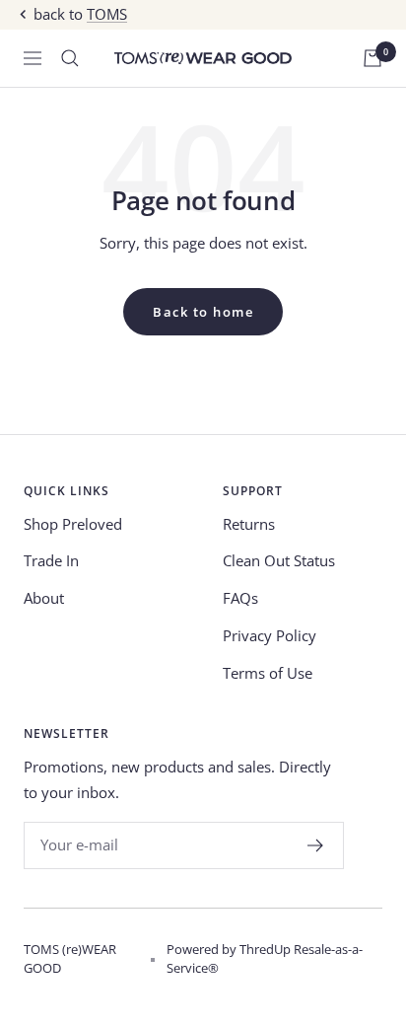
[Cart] (372, 58)
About (44, 598)
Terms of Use (267, 673)
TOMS (107, 14)
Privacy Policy (269, 635)
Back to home (203, 312)
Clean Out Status (279, 560)
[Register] (315, 845)
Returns (249, 524)
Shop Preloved (73, 524)
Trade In (51, 560)
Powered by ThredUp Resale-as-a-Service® (265, 959)
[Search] (70, 58)
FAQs (240, 598)
